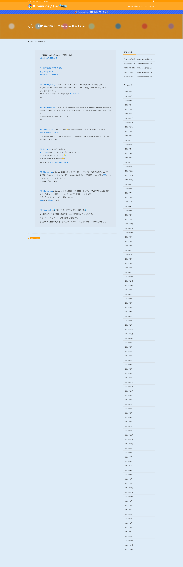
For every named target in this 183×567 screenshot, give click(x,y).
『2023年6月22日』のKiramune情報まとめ (138, 63)
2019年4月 (128, 312)
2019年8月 (128, 294)
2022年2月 (128, 162)
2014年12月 (129, 541)
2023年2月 (128, 109)
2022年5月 (128, 149)
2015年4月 (128, 523)
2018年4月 (128, 364)
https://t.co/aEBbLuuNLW (49, 132)
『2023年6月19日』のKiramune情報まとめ (138, 77)
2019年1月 (128, 325)
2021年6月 (128, 197)
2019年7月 (128, 299)
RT (41, 84)
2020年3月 (128, 263)
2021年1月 (128, 219)
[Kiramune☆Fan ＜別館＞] (47, 6)
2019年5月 (128, 307)
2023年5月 (128, 96)
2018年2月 (128, 373)
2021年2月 (128, 215)
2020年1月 (128, 272)
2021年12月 (129, 171)
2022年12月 (129, 118)
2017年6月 (128, 408)
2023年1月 (128, 114)
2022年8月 (128, 136)
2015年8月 (128, 505)
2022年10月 (129, 127)
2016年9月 (128, 448)
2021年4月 (128, 206)
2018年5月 (128, 360)
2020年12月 (129, 224)
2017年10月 (129, 391)
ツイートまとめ (35, 238)
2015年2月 (128, 532)
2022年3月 (128, 158)
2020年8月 (128, 241)
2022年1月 (128, 166)
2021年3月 (128, 211)
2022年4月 (128, 153)
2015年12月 (129, 488)
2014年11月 (129, 545)
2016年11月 (129, 439)
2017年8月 (128, 400)
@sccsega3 (47, 149)
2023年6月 (128, 92)
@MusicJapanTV (49, 129)
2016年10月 (129, 444)
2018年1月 (128, 378)
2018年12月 (129, 329)
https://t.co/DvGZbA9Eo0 (49, 75)
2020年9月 (128, 237)
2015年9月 (128, 501)
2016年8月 (128, 452)
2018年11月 (129, 334)
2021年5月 (128, 202)
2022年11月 (129, 122)
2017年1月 (128, 430)
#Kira (42, 200)
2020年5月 (128, 255)
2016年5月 (128, 466)
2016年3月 (128, 474)
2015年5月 (128, 518)
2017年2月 (128, 426)
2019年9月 (128, 290)
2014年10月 (129, 549)
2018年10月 (129, 338)
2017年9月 (128, 395)
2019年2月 (128, 321)
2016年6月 (128, 461)
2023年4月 (128, 100)
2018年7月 (128, 351)
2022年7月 (128, 140)
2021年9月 (128, 184)
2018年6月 (128, 356)
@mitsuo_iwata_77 (50, 84)
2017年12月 (129, 382)
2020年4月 (128, 259)
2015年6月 (128, 514)
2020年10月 (129, 233)
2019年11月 (129, 281)
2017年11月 (129, 386)
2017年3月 (128, 422)
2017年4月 (128, 417)
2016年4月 (128, 470)
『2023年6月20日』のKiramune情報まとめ (138, 72)
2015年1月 (128, 536)
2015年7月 (128, 510)
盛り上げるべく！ (46, 72)
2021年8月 (128, 188)
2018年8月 (128, 347)
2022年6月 (128, 144)
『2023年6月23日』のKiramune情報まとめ (138, 59)
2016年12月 (129, 435)
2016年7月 (128, 457)
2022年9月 (128, 131)
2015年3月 (128, 527)
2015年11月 (129, 492)
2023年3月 (128, 105)
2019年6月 (128, 303)
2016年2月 (128, 479)
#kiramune (44, 152)
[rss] (153, 1)
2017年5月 (128, 413)
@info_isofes (47, 210)
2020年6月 (128, 250)
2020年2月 (128, 268)
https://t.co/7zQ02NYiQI (48, 58)
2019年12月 (129, 277)
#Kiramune (52, 200)
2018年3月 (128, 369)
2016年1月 (128, 483)
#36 (104, 175)
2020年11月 (129, 228)
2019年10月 (129, 285)
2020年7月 (128, 246)
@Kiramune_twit (49, 107)
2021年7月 (128, 193)
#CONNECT (74, 94)
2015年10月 (129, 496)
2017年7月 (128, 404)
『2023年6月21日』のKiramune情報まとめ (138, 68)
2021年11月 (129, 175)
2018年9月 (128, 342)
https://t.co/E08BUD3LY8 (59, 162)
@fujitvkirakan (48, 172)
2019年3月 (128, 316)
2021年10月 (129, 180)
